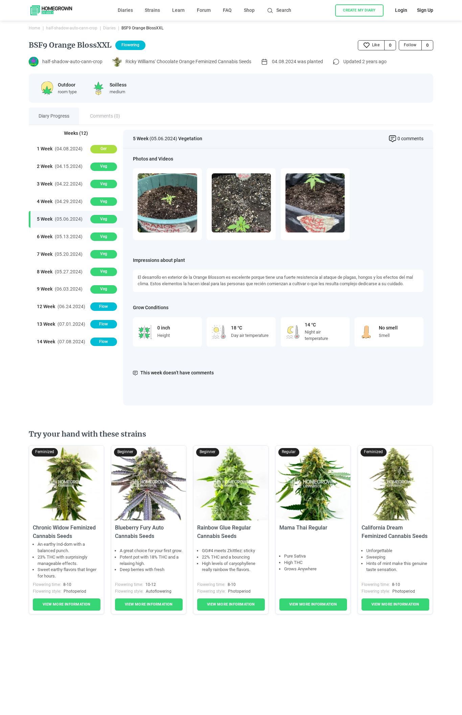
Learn (178, 10)
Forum (204, 10)
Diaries (125, 10)
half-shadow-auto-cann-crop (71, 28)
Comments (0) (105, 116)
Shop (249, 10)
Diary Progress (54, 116)
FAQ (227, 10)
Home (34, 28)
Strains (152, 10)
